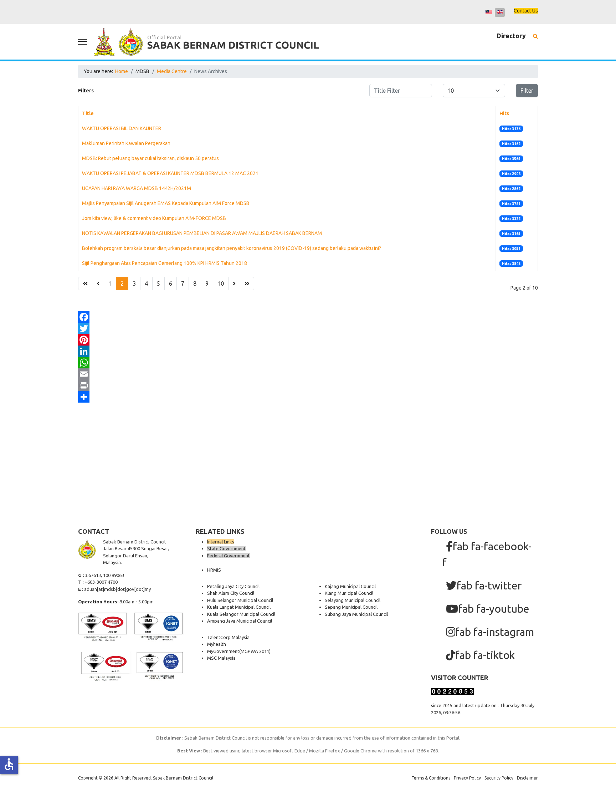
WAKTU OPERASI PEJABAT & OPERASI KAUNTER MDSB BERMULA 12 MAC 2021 (170, 173)
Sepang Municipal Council (351, 606)
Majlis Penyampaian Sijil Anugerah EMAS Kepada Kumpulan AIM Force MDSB (166, 203)
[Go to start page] (85, 283)
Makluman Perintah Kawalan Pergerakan (126, 143)
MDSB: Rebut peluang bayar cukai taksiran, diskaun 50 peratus (150, 158)
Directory (511, 35)
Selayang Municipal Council (352, 600)
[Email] (308, 374)
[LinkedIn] (308, 351)
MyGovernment (223, 651)
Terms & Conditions (430, 778)
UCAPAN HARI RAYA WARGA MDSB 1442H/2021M (136, 188)
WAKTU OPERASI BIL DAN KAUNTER (121, 128)
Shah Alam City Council (230, 593)
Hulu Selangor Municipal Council (240, 600)
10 (220, 283)
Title (88, 113)
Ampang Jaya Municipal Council (239, 620)
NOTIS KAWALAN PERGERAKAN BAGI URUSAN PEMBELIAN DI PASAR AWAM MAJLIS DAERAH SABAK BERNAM (202, 233)
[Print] (308, 385)
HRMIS (214, 569)
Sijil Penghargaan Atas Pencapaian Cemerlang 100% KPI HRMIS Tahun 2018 (164, 263)
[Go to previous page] (98, 283)
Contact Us (526, 11)
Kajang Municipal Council (350, 586)
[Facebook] (308, 317)
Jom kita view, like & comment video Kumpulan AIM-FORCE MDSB (154, 218)
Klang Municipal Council (349, 593)
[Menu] (82, 41)
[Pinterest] (308, 340)
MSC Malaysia (221, 657)
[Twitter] (308, 328)
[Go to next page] (234, 283)
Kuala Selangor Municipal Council (241, 614)
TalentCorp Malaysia (228, 637)
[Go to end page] (247, 283)
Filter (526, 90)
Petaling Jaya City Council (233, 586)
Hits (504, 113)
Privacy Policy (467, 778)
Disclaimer (527, 778)
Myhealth (216, 644)
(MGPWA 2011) (255, 651)
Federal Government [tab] (228, 555)
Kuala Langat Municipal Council (239, 606)
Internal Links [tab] (220, 541)
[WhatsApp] (308, 362)
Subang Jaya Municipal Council (356, 614)
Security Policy (498, 778)
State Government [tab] (226, 548)
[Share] (308, 397)
